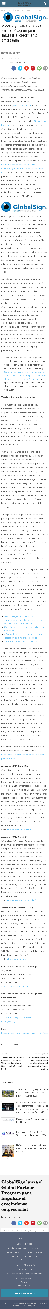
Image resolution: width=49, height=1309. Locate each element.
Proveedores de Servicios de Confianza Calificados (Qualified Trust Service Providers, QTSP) (22, 169)
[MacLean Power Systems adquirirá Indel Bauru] (8, 1120)
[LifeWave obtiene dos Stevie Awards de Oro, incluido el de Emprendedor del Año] (8, 1151)
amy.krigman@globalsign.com (15, 986)
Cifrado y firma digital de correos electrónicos (24, 634)
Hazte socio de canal (24, 1278)
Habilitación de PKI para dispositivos (20, 641)
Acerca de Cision (24, 1270)
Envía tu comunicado (24, 1293)
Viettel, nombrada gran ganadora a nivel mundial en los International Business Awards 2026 (32, 1093)
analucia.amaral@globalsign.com (16, 1017)
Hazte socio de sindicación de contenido (24, 1274)
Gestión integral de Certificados (18, 616)
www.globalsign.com (22, 105)
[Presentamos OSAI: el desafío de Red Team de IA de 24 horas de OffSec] (8, 1134)
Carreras (24, 1282)
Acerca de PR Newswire (25, 1265)
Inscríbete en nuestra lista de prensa (24, 1248)
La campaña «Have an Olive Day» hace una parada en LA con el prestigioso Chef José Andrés (38, 1063)
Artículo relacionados (12, 1078)
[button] (45, 3)
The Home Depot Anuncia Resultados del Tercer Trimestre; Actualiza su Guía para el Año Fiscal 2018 (12, 1063)
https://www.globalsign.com (20, 829)
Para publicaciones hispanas (24, 1257)
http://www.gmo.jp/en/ (17, 959)
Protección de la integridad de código (21, 638)
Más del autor (9, 1082)
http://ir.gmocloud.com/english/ (21, 900)
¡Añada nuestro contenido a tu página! (24, 1252)
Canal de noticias (24, 1244)
